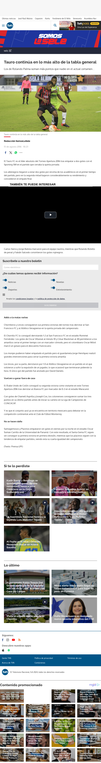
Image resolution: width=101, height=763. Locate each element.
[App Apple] (3, 650)
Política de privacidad (44, 658)
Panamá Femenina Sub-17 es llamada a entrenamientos (71, 490)
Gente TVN (6, 658)
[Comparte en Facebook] (5, 152)
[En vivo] (78, 23)
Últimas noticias (9, 18)
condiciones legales (24, 299)
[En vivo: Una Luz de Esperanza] (67, 25)
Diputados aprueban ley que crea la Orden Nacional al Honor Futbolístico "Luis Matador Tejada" (74, 515)
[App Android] (9, 650)
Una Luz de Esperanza (87, 27)
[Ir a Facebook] (3, 639)
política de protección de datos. (51, 299)
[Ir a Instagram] (8, 639)
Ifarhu (47, 18)
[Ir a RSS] (20, 639)
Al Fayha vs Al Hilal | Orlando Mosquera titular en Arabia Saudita (23, 544)
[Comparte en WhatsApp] (15, 152)
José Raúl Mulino (25, 18)
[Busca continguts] (55, 25)
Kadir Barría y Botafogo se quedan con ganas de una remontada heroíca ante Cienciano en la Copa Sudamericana (22, 486)
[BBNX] (5, 672)
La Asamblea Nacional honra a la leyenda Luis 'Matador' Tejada (26, 518)
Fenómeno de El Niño (61, 18)
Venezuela (77, 18)
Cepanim (38, 18)
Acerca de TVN (8, 663)
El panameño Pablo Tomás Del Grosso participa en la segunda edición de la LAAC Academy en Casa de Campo (25, 587)
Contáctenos (40, 663)
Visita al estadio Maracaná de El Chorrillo (25, 617)
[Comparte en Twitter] (10, 152)
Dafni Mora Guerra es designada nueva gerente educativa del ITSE (74, 617)
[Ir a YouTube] (14, 639)
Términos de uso (74, 658)
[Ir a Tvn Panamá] (29, 25)
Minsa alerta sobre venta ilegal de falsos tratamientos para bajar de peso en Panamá (74, 588)
